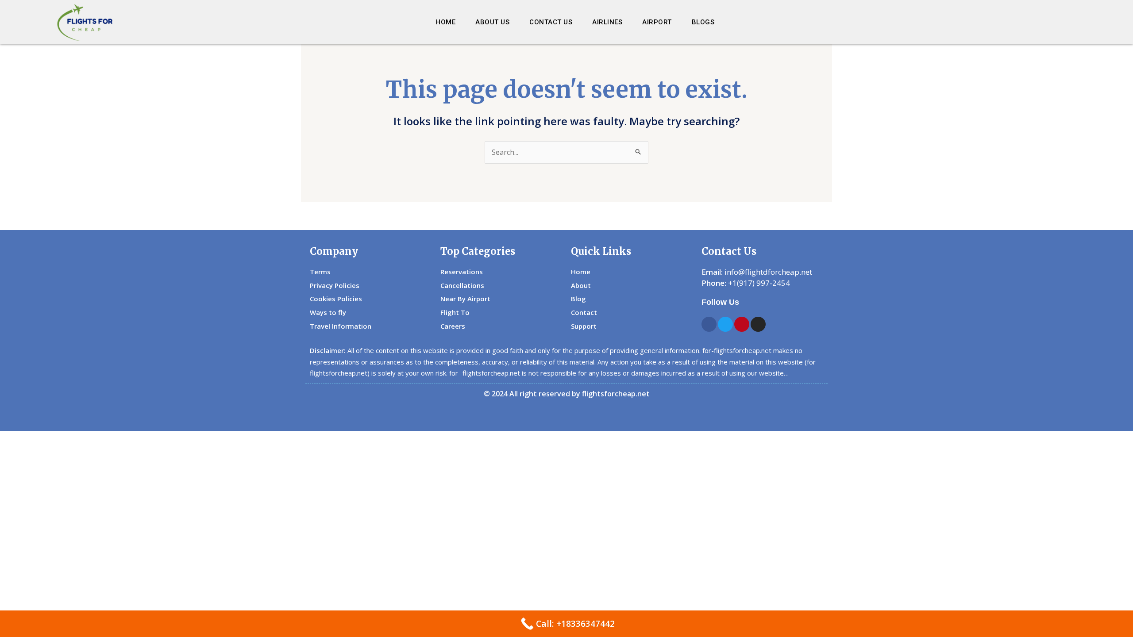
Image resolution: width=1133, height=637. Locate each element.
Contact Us (550, 22)
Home (445, 22)
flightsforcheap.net (616, 394)
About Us (492, 22)
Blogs (703, 22)
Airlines (607, 22)
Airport (657, 22)
